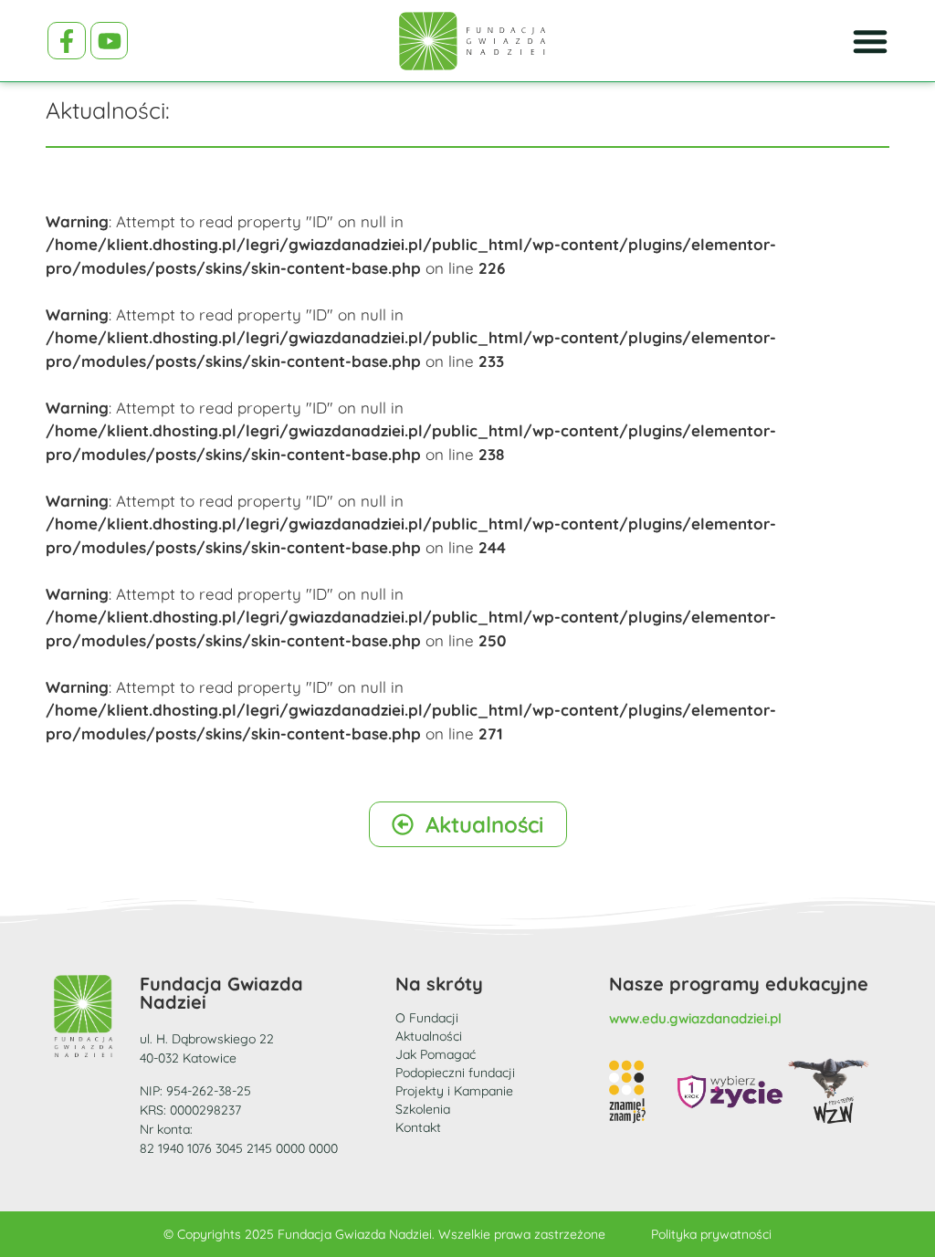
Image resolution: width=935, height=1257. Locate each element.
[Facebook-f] (66, 41)
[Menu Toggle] (870, 41)
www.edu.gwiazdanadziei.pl (695, 1018)
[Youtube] (109, 41)
